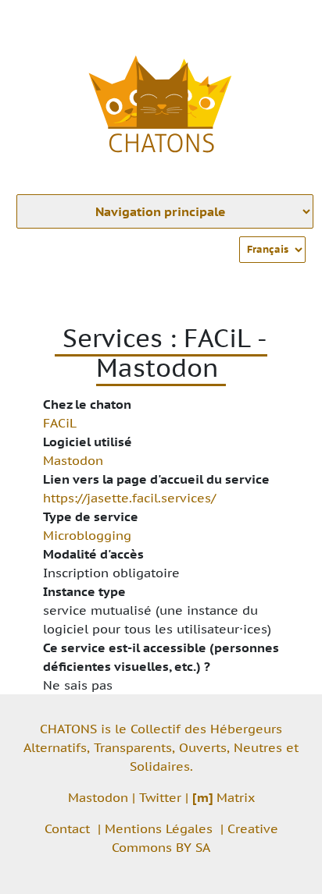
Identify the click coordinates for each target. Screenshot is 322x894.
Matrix (223, 797)
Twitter (160, 797)
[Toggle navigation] (287, 21)
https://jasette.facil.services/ (129, 498)
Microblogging (87, 535)
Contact (67, 828)
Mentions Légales (159, 828)
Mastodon (73, 460)
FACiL (60, 423)
